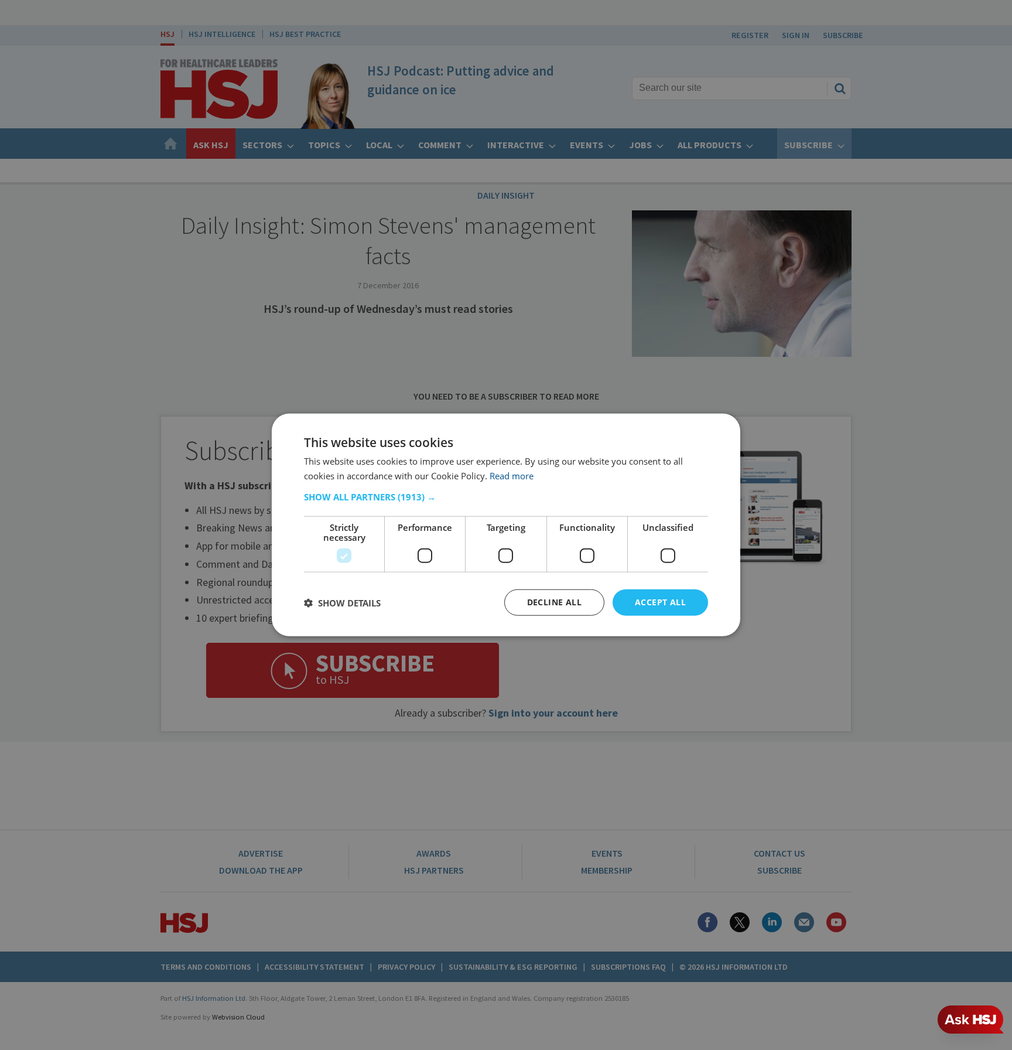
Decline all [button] (554, 602)
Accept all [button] (660, 602)
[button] (506, 497)
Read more (512, 476)
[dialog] (506, 525)
